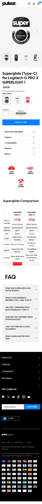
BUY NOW (17, 264)
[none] (10, 418)
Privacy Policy (6, 442)
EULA (28, 442)
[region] (21, 235)
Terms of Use (19, 442)
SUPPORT (6, 364)
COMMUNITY (8, 371)
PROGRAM (7, 378)
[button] (37, 30)
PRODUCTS (7, 357)
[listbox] (10, 418)
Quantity (5, 110)
